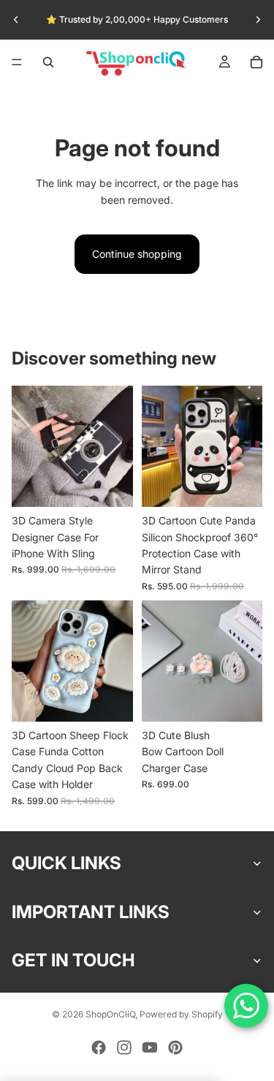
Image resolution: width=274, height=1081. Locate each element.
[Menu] (17, 62)
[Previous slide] (16, 20)
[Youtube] (150, 1047)
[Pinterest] (175, 1047)
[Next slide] (258, 20)
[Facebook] (98, 1047)
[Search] (48, 62)
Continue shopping (137, 254)
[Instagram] (124, 1047)
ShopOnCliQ (110, 1014)
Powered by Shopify (181, 1014)
